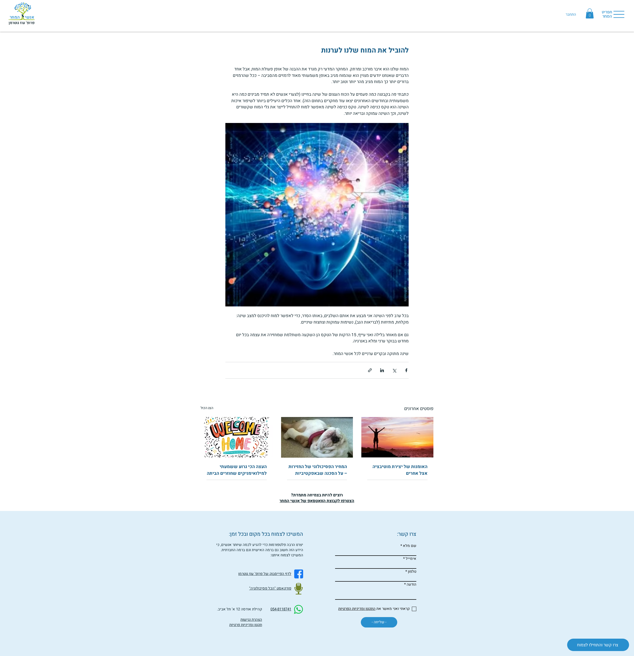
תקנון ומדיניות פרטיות (245, 624)
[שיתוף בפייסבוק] (406, 370)
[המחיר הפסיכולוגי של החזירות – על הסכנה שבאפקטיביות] (317, 437)
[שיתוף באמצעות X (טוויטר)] (394, 370)
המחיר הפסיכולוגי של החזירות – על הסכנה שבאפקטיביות (318, 470)
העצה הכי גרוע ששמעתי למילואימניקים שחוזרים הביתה (237, 470)
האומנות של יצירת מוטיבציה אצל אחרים (399, 470)
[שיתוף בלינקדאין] (382, 370)
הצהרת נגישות (251, 619)
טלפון (412, 571)
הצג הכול (207, 408)
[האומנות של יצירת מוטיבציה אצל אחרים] (397, 437)
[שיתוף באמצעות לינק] (370, 370)
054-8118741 (280, 609)
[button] (589, 13)
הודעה (411, 584)
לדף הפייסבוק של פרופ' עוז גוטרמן (264, 573)
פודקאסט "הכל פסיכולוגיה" (270, 588)
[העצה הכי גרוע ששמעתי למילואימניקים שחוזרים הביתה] (237, 437)
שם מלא (409, 546)
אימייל (411, 559)
